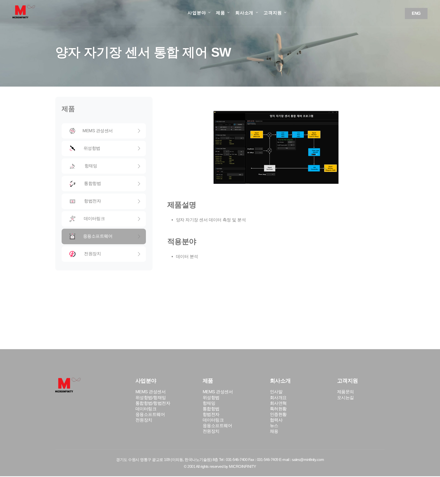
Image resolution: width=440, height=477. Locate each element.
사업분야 (197, 12)
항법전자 (106, 201)
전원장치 (106, 253)
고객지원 (273, 12)
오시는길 (345, 397)
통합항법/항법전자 (152, 403)
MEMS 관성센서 (106, 130)
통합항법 (106, 183)
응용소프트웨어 (106, 236)
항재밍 (106, 165)
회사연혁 (278, 403)
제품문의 (345, 391)
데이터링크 (106, 218)
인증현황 (278, 414)
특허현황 (278, 408)
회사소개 (244, 12)
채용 (274, 431)
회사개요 (278, 397)
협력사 (276, 420)
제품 (220, 12)
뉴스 (274, 425)
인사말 (276, 391)
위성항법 (106, 148)
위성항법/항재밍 (150, 397)
